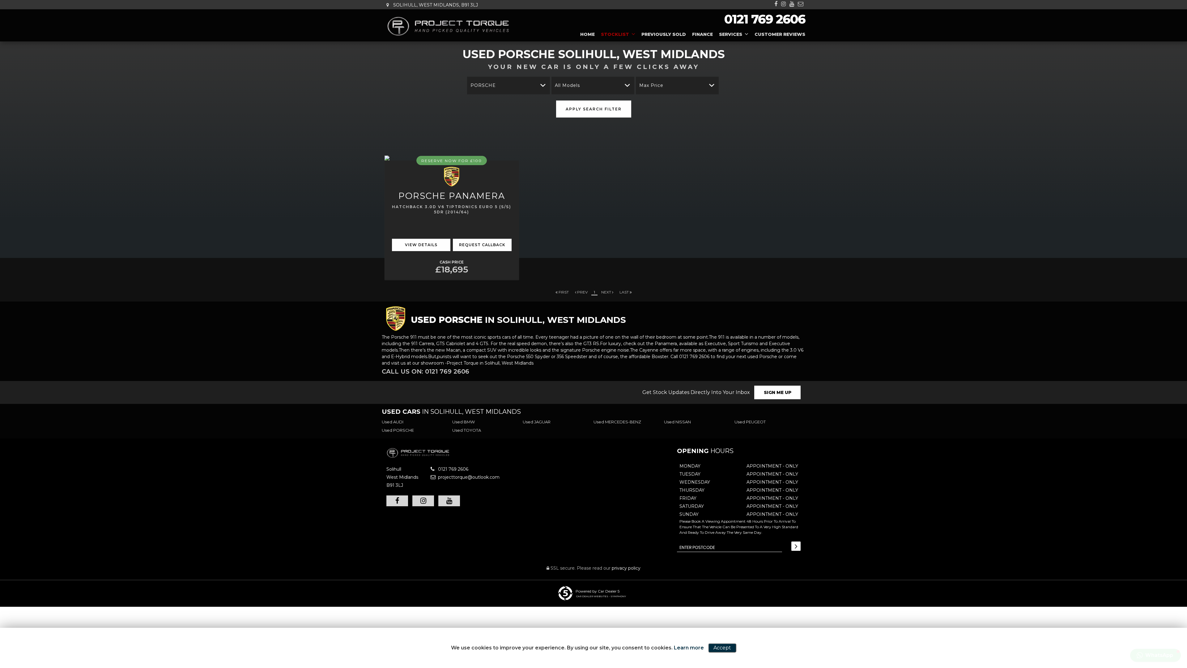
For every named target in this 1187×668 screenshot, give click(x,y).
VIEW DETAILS (421, 244)
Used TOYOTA (466, 430)
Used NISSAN (677, 421)
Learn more (689, 648)
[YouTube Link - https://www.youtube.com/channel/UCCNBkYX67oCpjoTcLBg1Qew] (792, 4)
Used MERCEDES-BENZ (617, 421)
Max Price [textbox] (651, 85)
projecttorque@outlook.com (468, 477)
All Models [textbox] (567, 85)
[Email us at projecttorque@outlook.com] (800, 4)
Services (730, 34)
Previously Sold (663, 34)
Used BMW (463, 421)
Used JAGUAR (537, 421)
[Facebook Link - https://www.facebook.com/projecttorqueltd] (775, 4)
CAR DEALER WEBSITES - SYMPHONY (601, 596)
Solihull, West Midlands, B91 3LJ (435, 5)
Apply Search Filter (594, 109)
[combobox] (508, 85)
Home (587, 34)
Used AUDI (392, 421)
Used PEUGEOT (750, 421)
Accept (722, 648)
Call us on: (425, 371)
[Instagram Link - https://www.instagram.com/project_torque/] (783, 4)
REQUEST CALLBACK (482, 244)
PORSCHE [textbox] (483, 85)
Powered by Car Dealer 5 (597, 591)
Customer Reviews (780, 34)
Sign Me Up (777, 392)
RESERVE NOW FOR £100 (451, 160)
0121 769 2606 (764, 19)
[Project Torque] (448, 26)
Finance (702, 34)
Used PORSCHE (398, 430)
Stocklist (615, 34)
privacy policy (626, 568)
